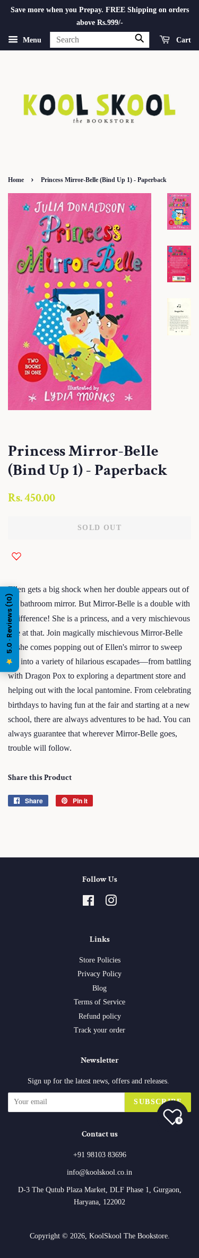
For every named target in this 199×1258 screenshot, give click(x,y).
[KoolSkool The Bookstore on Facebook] (88, 903)
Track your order (99, 1030)
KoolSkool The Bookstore (128, 1236)
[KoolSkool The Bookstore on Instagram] (111, 903)
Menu (31, 40)
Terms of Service (99, 1002)
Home (16, 180)
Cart (182, 40)
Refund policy (100, 1016)
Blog (99, 988)
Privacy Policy (99, 974)
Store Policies (99, 960)
